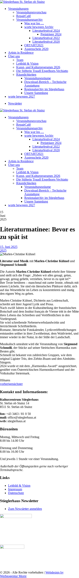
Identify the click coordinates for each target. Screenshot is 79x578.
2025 (3, 250)
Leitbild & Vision (27, 63)
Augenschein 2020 (36, 49)
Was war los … (34, 23)
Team (19, 60)
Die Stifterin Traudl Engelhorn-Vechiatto (42, 71)
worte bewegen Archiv (38, 27)
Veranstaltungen (18, 8)
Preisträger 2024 (51, 34)
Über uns (14, 56)
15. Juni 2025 (8, 247)
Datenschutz (16, 493)
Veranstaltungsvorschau (31, 12)
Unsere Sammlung (36, 93)
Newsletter (15, 103)
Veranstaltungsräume (37, 78)
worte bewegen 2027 (21, 96)
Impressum (15, 489)
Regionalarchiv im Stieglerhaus (44, 89)
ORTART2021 (34, 45)
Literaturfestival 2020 (46, 41)
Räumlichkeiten (26, 74)
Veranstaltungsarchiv (29, 19)
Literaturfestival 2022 (46, 38)
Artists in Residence (21, 52)
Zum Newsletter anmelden (25, 508)
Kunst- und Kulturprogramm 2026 (38, 67)
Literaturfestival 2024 (46, 30)
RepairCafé (23, 16)
